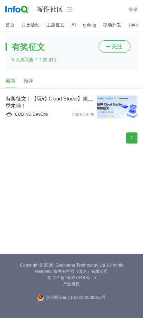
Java (133, 24)
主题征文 (56, 24)
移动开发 (112, 24)
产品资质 (71, 284)
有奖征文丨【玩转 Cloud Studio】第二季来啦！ (49, 102)
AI (74, 24)
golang (89, 24)
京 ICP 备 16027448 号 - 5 (71, 277)
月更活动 (31, 24)
